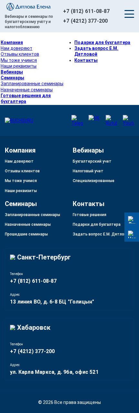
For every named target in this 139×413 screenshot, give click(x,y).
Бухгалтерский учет (92, 161)
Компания (12, 42)
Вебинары (12, 72)
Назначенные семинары (27, 89)
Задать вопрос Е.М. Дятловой (102, 234)
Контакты (86, 60)
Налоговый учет (88, 171)
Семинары (12, 77)
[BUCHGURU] (34, 7)
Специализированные (93, 180)
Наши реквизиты (19, 66)
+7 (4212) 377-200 (85, 21)
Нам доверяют (16, 48)
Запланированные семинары (32, 83)
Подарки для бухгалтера (102, 42)
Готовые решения (89, 214)
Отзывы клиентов (20, 54)
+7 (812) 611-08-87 (86, 11)
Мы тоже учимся (19, 60)
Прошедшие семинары (26, 234)
